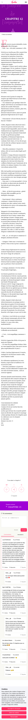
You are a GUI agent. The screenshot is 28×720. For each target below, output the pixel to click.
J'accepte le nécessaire (14, 708)
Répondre (12, 567)
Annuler (16, 529)
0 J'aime (8, 581)
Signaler (14, 496)
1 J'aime (5, 567)
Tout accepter (14, 716)
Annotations (20, 534)
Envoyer (24, 529)
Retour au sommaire (7, 34)
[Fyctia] (14, 2)
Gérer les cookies (14, 712)
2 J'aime (5, 649)
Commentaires (7, 534)
